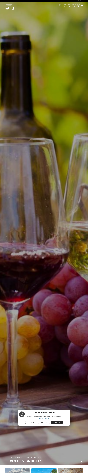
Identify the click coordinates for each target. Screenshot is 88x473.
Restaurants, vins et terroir (34, 457)
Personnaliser (44, 422)
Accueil (12, 457)
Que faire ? (20, 457)
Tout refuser (31, 422)
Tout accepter (56, 422)
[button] (81, 464)
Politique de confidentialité (44, 418)
